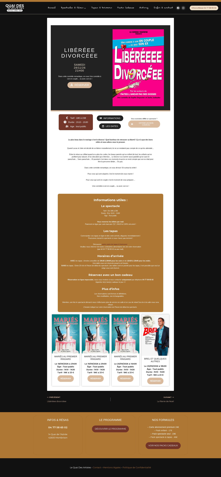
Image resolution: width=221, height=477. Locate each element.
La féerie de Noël (165, 399)
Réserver (65, 378)
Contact (97, 467)
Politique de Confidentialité (137, 467)
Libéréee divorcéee (56, 399)
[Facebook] (178, 8)
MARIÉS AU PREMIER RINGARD (65, 357)
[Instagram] (183, 8)
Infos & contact (163, 8)
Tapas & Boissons (101, 8)
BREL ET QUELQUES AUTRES (155, 360)
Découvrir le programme (110, 429)
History (143, 8)
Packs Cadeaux (125, 8)
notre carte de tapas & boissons (114, 244)
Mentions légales (112, 467)
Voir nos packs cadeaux (163, 445)
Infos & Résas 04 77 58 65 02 (204, 8)
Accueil (52, 8)
